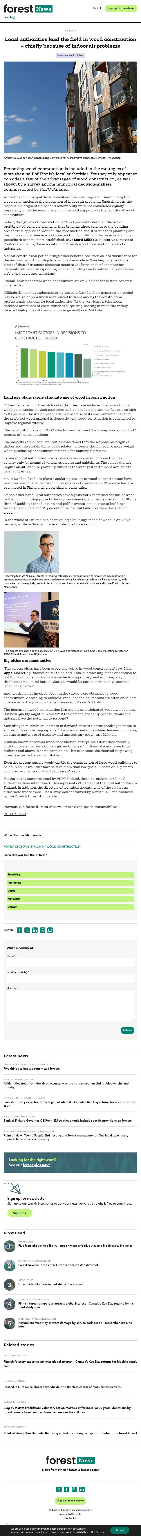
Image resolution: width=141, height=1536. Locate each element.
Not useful (14, 899)
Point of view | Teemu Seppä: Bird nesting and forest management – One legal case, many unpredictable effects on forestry (66, 1137)
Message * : (13, 988)
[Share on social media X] (27, 930)
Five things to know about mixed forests (32, 1068)
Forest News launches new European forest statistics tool (58, 1265)
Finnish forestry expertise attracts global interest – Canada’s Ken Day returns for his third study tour (69, 1104)
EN (95, 8)
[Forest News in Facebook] (66, 1489)
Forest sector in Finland (70, 55)
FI (100, 8)
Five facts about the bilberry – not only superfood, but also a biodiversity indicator (75, 1245)
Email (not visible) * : (18, 972)
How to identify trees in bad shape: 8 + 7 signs (50, 1284)
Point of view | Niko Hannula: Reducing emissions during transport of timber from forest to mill (70, 1433)
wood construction (63, 847)
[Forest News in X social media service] (59, 1489)
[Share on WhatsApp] (42, 930)
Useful (11, 891)
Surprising (14, 874)
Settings (100, 1532)
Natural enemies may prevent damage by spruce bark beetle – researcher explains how (75, 1325)
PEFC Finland (15, 814)
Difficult (12, 907)
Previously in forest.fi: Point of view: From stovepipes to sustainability (60, 807)
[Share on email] (50, 930)
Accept (120, 1530)
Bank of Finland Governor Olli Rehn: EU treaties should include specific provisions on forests (68, 1120)
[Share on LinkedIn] (35, 930)
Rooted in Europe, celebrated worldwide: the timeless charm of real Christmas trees (62, 1387)
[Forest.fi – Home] (70, 1460)
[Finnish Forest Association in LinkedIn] (82, 1489)
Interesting (14, 883)
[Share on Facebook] (19, 930)
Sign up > (20, 1213)
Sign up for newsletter (121, 8)
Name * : (12, 956)
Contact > (70, 1518)
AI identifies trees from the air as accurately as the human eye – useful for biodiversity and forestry (66, 1085)
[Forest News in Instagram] (74, 1489)
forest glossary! (36, 1165)
